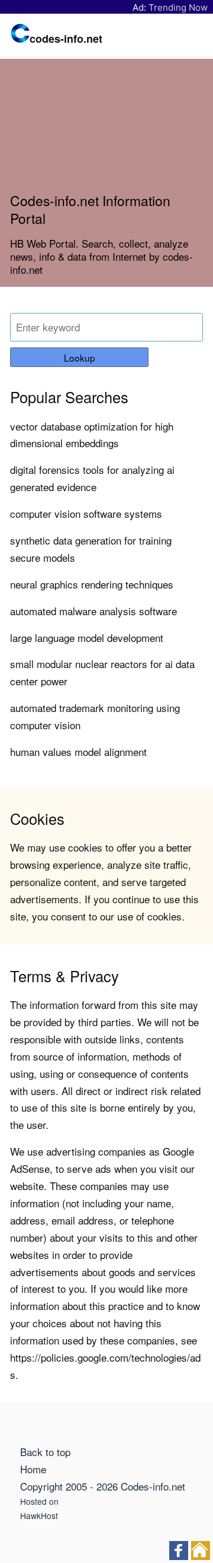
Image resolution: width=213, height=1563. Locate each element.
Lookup (79, 357)
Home (33, 1468)
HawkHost (39, 1515)
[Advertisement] (106, 130)
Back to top (45, 1451)
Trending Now (178, 7)
